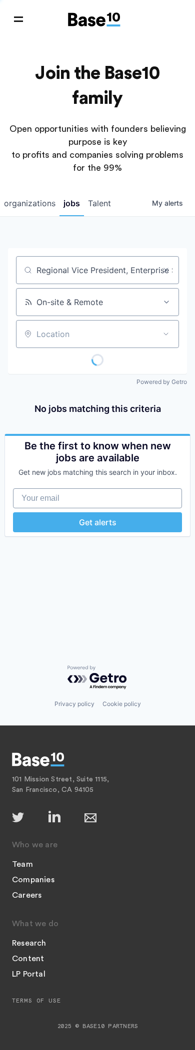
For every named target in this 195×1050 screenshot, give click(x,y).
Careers (27, 895)
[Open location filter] (166, 334)
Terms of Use (36, 1000)
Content (28, 959)
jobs (72, 203)
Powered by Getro (161, 381)
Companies (33, 880)
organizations (30, 203)
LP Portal (29, 974)
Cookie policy (121, 703)
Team (22, 864)
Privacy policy (74, 703)
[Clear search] (166, 270)
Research (29, 943)
